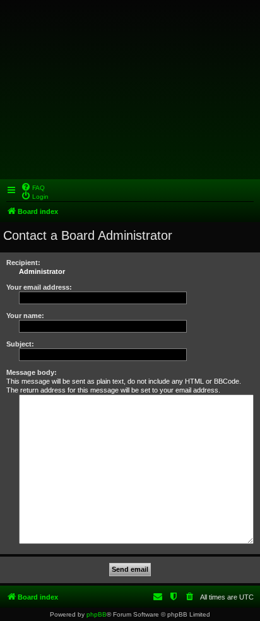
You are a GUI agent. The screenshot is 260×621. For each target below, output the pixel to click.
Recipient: (23, 262)
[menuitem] (33, 186)
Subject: (20, 344)
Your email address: (39, 287)
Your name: (25, 315)
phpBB (96, 614)
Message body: (31, 372)
